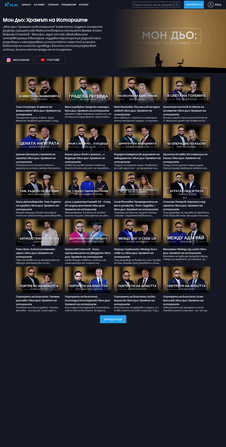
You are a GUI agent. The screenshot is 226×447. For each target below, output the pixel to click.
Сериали (53, 4)
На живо (39, 4)
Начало (26, 4)
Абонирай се (194, 4)
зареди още (113, 319)
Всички (83, 4)
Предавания (68, 4)
